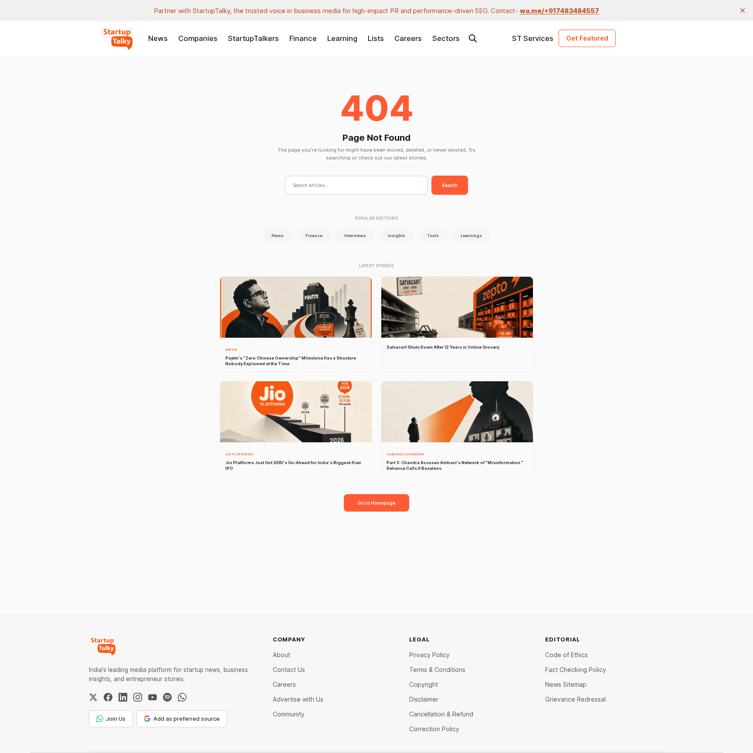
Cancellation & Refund (441, 714)
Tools (433, 235)
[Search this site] (473, 38)
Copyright (423, 684)
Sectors (446, 38)
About (281, 654)
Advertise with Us (298, 699)
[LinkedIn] (123, 697)
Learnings (471, 235)
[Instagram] (137, 697)
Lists (376, 38)
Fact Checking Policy (575, 669)
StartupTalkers (253, 38)
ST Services (532, 38)
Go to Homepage (376, 502)
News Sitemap (566, 684)
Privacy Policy (429, 654)
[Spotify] (167, 697)
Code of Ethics (566, 654)
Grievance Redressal (575, 699)
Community (289, 714)
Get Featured (587, 38)
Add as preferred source (186, 718)
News (158, 38)
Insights (396, 235)
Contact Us (289, 669)
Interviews (355, 235)
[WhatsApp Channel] (182, 697)
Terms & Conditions (437, 669)
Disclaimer (423, 699)
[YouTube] (152, 697)
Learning (342, 38)
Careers (408, 38)
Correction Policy (434, 729)
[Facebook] (108, 697)
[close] (743, 10)
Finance (303, 38)
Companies (197, 38)
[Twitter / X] (93, 697)
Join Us (116, 718)
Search (450, 185)
